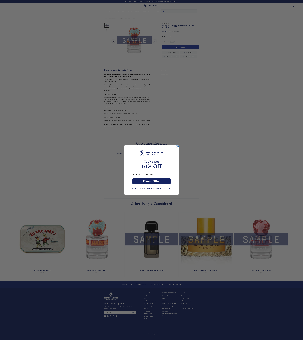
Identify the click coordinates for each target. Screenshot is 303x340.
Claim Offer (151, 181)
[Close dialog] (177, 146)
